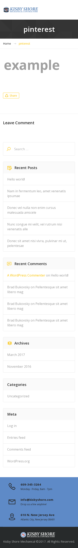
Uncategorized (18, 396)
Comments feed (19, 449)
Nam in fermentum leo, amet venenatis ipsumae (36, 193)
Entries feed (16, 437)
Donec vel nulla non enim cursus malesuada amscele (31, 210)
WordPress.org (18, 461)
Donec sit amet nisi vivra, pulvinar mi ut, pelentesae (37, 243)
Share (13, 95)
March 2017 (16, 355)
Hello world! (16, 179)
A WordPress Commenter (26, 275)
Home (7, 43)
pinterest (24, 43)
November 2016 (19, 366)
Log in (12, 426)
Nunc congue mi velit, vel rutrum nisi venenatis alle (34, 226)
